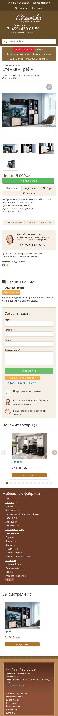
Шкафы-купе (16, 58)
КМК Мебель (12, 533)
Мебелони (10, 548)
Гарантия (11, 709)
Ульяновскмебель (14, 575)
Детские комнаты (41, 54)
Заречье (9, 521)
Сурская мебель (13, 568)
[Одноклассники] (7, 264)
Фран (8, 579)
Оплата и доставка (18, 2)
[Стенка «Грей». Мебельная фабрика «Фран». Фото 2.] (28, 148)
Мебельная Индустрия (17, 556)
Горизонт (10, 517)
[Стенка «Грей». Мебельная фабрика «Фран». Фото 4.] (10, 164)
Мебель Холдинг (14, 552)
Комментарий (12, 350)
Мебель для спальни (18, 54)
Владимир (10, 510)
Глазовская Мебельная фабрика (22, 514)
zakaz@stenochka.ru (14, 685)
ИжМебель (11, 525)
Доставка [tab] (32, 188)
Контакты (37, 8)
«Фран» (20, 199)
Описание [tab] (13, 188)
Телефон (9, 330)
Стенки (39, 49)
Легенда (9, 541)
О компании (22, 8)
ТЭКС (8, 571)
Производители (41, 2)
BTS (7, 498)
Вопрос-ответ (13, 706)
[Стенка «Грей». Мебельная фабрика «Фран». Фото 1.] (29, 110)
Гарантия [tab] (31, 193)
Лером (8, 544)
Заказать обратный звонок (22, 378)
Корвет (9, 537)
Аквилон (9, 502)
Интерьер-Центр (14, 529)
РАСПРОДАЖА (25, 49)
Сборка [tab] (49, 188)
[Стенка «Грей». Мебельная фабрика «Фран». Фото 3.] (46, 148)
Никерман (10, 560)
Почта (8, 340)
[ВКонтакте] (3, 264)
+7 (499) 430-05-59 (22, 29)
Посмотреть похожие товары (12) (31, 222)
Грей (8, 631)
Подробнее (29, 475)
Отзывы (10, 712)
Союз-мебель (12, 564)
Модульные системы (37, 58)
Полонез (17, 461)
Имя (7, 320)
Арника (9, 506)
